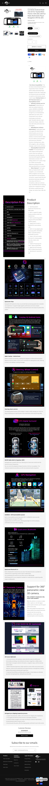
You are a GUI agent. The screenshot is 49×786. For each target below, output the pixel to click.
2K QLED (36, 28)
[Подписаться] (34, 750)
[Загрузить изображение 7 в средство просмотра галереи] (21, 33)
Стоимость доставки (32, 22)
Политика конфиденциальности (11, 779)
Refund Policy (27, 764)
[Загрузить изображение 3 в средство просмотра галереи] (16, 33)
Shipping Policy (28, 767)
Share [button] (30, 61)
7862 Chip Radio (6, 758)
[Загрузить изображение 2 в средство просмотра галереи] (11, 33)
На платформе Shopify (19, 778)
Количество (30, 39)
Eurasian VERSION (33, 33)
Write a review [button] (24, 735)
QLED (30, 28)
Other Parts (5, 767)
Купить (36, 50)
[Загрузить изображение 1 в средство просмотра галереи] (6, 33)
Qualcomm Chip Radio (7, 761)
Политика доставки (31, 779)
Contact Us (16, 762)
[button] (2, 3)
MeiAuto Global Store (11, 778)
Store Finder (16, 765)
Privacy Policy (27, 758)
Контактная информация (20, 781)
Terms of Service (28, 761)
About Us (16, 759)
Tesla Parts (5, 764)
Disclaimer (27, 770)
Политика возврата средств (29, 778)
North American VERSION (34, 36)
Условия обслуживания (22, 779)
